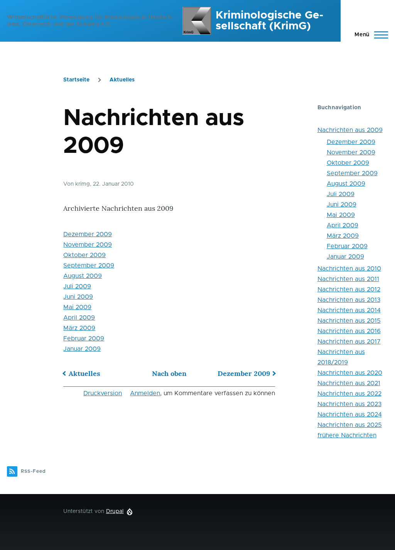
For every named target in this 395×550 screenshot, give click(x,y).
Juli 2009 (77, 286)
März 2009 (79, 328)
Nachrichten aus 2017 (349, 341)
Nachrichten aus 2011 (348, 279)
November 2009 (87, 245)
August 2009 (82, 276)
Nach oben (169, 373)
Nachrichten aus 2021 (348, 383)
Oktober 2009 (84, 255)
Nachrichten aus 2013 (348, 300)
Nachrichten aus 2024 (349, 414)
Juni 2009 (78, 297)
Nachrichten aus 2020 (349, 373)
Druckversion (102, 393)
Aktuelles (122, 80)
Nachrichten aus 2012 (348, 289)
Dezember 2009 (87, 234)
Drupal (115, 511)
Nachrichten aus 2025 (349, 425)
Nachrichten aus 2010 (349, 269)
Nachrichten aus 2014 (349, 310)
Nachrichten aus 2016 (349, 331)
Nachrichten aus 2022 (349, 394)
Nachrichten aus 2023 (349, 404)
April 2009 (79, 318)
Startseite (76, 80)
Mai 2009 (77, 307)
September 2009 (88, 265)
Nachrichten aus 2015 (349, 321)
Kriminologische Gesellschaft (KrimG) (269, 21)
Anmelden (145, 393)
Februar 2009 (83, 338)
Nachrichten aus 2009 (350, 130)
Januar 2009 (82, 349)
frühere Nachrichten (346, 435)
